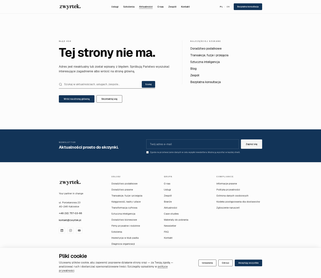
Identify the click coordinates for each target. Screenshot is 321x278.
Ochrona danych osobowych (232, 195)
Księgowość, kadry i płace (126, 201)
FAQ (166, 231)
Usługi (115, 6)
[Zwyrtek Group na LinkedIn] (62, 230)
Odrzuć (225, 263)
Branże (168, 201)
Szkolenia (128, 6)
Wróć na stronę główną (77, 98)
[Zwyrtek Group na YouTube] (79, 230)
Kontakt (185, 6)
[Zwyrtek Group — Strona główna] (70, 6)
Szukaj (148, 84)
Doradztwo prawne (122, 189)
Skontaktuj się (109, 98)
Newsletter (170, 225)
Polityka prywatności (228, 189)
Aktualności (146, 6)
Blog (193, 68)
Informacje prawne (226, 183)
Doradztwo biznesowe (124, 219)
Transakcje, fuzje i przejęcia (209, 55)
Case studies (171, 213)
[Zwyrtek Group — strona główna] (70, 182)
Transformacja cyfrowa (124, 207)
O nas (160, 6)
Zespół (172, 6)
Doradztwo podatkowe (206, 48)
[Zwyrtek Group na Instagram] (71, 230)
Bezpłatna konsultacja (248, 6)
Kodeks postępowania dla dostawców (238, 201)
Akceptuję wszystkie (248, 263)
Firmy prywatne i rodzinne (125, 225)
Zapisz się (251, 144)
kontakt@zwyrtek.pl (70, 220)
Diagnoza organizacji (123, 243)
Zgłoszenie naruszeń (228, 207)
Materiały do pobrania (176, 219)
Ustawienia (207, 263)
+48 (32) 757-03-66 (70, 213)
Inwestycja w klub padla (125, 237)
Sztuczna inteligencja (205, 62)
